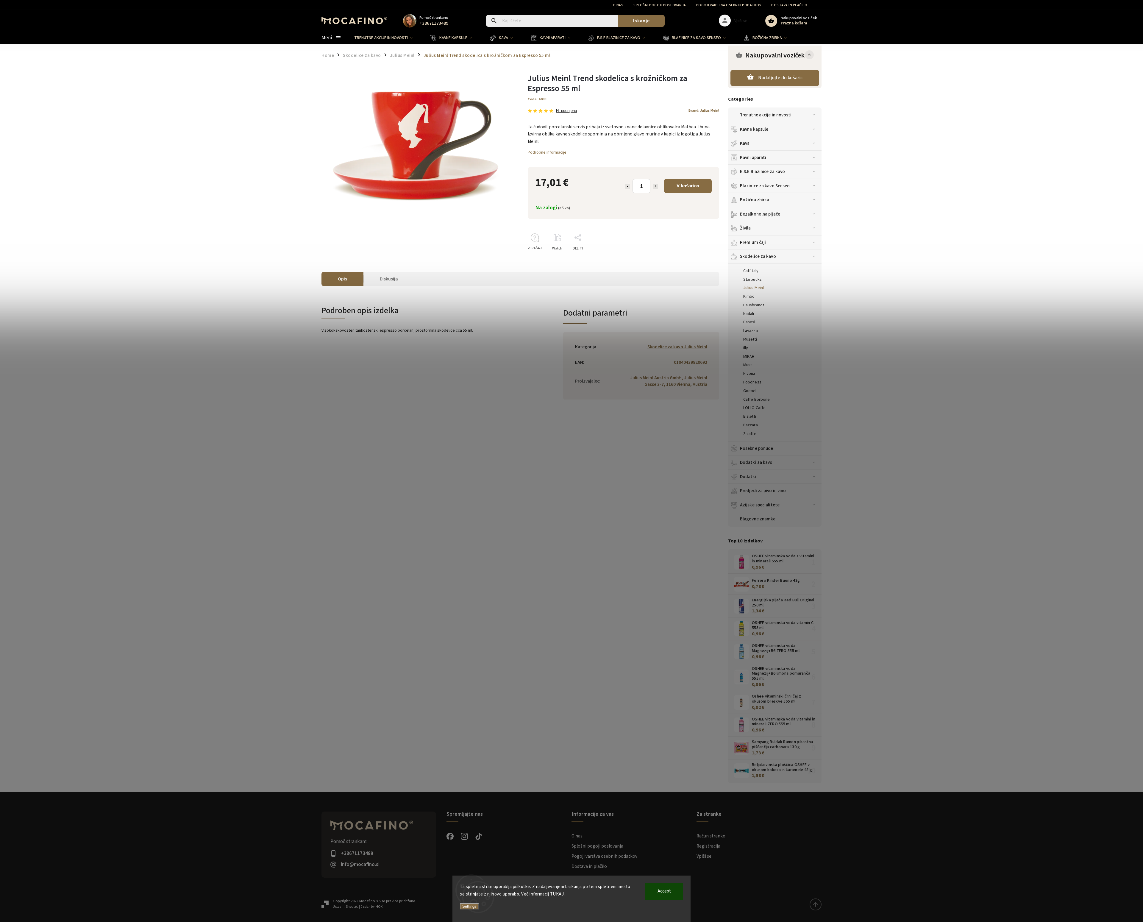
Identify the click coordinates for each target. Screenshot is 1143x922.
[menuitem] (387, 38)
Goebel (750, 391)
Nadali (748, 314)
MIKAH (749, 357)
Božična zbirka (754, 199)
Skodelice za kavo (758, 256)
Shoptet (352, 906)
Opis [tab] (342, 279)
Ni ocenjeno (566, 111)
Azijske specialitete (760, 505)
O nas (618, 5)
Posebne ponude (756, 448)
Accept (664, 891)
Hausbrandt (753, 305)
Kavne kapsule (754, 129)
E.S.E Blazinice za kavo (762, 171)
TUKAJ (557, 894)
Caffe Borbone (756, 400)
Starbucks (752, 280)
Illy (745, 348)
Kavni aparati (753, 157)
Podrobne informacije (547, 152)
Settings (469, 906)
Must (747, 365)
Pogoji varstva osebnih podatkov (728, 5)
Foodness (752, 382)
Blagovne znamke (758, 519)
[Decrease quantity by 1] (627, 186)
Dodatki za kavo (756, 462)
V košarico (688, 185)
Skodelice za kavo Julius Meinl (677, 347)
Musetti (750, 339)
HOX (379, 906)
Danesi (749, 322)
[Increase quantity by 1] (655, 186)
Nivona (749, 374)
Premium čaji (753, 242)
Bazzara (750, 425)
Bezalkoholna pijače (760, 214)
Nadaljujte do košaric (780, 77)
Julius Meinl (753, 288)
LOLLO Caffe (754, 408)
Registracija (708, 846)
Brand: (703, 110)
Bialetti (749, 416)
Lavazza (750, 331)
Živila (745, 228)
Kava (744, 143)
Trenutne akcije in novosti (766, 115)
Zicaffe (749, 434)
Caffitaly (750, 271)
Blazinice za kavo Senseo (765, 185)
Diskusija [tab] (389, 279)
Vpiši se (704, 856)
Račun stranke (711, 836)
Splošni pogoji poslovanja (659, 5)
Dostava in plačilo (789, 5)
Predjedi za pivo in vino (763, 490)
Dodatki (748, 476)
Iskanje (641, 20)
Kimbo (749, 296)
